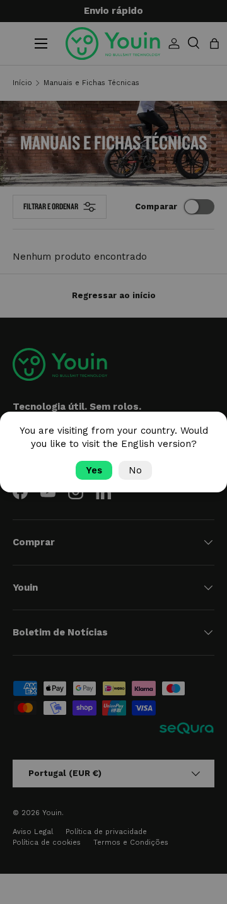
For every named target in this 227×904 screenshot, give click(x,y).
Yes (94, 470)
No (135, 470)
